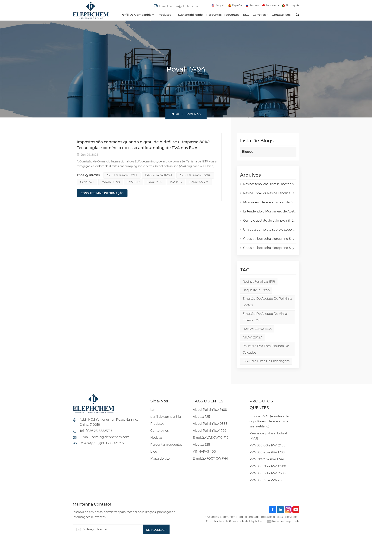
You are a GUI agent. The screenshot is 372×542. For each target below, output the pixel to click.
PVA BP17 (133, 182)
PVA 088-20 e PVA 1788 (267, 452)
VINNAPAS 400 (204, 451)
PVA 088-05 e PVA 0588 (268, 466)
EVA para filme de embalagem (266, 361)
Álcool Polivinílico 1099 (195, 175)
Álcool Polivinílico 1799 (209, 430)
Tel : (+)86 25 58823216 (96, 431)
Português (292, 5)
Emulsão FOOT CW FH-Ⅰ (210, 458)
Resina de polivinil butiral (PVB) (268, 436)
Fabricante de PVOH (158, 175)
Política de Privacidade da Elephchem (239, 521)
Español (237, 5)
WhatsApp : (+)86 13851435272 (102, 443)
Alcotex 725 (201, 417)
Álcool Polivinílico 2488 (210, 410)
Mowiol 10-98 (111, 182)
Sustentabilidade (190, 14)
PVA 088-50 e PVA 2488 (267, 445)
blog (153, 451)
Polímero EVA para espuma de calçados (266, 349)
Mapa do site (160, 458)
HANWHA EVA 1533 (257, 329)
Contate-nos (281, 14)
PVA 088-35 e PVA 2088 (267, 480)
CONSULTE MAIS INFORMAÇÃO (102, 193)
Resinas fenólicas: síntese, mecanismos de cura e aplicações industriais (269, 184)
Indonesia (272, 5)
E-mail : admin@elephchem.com (181, 6)
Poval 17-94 (154, 182)
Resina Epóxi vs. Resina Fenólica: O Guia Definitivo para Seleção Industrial (269, 193)
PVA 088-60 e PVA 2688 (268, 473)
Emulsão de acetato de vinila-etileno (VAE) (265, 317)
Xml (208, 521)
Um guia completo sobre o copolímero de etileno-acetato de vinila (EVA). (269, 229)
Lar (177, 114)
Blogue (247, 152)
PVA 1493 (176, 182)
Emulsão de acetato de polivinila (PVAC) (267, 302)
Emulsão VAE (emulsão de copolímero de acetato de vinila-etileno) (269, 421)
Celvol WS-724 (198, 182)
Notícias (156, 437)
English (220, 5)
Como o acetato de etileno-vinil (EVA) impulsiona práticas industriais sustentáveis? (269, 220)
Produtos (165, 14)
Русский (254, 5)
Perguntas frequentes (222, 14)
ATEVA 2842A (252, 337)
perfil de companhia (136, 14)
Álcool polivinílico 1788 (122, 175)
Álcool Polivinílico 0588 (210, 423)
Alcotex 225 (201, 444)
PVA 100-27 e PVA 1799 (267, 459)
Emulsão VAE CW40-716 (210, 437)
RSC (246, 14)
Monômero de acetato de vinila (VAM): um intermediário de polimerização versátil (269, 202)
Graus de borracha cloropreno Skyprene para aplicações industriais (269, 248)
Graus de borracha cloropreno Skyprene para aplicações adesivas (269, 239)
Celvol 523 (87, 182)
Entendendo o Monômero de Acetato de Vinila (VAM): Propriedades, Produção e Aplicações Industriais (269, 211)
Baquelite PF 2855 (256, 290)
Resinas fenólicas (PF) (259, 281)
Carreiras (259, 14)
